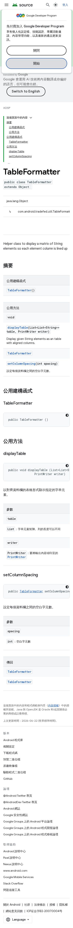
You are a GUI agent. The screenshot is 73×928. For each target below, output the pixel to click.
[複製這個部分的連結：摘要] (17, 266)
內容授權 (53, 705)
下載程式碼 (10, 753)
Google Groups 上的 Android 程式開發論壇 (30, 828)
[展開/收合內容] (30, 117)
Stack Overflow (13, 883)
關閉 (36, 51)
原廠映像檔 (10, 766)
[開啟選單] (6, 5)
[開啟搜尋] (47, 4)
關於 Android (11, 904)
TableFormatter (19, 290)
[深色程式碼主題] (67, 415)
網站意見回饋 (14, 911)
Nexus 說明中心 (13, 864)
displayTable (18, 327)
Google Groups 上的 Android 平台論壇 (28, 821)
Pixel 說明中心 (12, 857)
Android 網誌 (11, 808)
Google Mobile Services (18, 877)
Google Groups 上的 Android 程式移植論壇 (30, 834)
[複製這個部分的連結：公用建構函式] (36, 391)
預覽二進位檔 (11, 759)
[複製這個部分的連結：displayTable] (30, 454)
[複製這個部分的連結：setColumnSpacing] (42, 575)
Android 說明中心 (14, 851)
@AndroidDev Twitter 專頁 (20, 802)
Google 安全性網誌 (15, 815)
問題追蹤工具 (11, 890)
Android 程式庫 (13, 740)
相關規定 (9, 746)
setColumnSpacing (21, 363)
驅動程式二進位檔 (14, 772)
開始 (36, 63)
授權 (52, 904)
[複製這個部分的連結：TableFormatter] (36, 403)
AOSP (6, 108)
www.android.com (15, 870)
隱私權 (63, 904)
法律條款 (39, 904)
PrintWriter (17, 557)
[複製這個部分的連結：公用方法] (27, 441)
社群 (27, 904)
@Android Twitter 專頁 (17, 795)
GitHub (7, 779)
